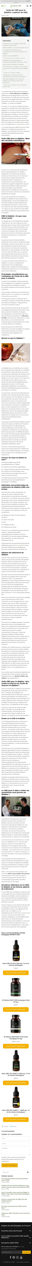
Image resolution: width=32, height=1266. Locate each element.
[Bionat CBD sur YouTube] (21, 1258)
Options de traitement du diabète (13, 64)
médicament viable (22, 124)
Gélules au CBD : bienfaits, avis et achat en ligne (15, 1214)
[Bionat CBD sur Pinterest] (13, 1258)
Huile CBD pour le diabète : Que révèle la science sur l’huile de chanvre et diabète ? (15, 68)
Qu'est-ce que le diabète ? (11, 55)
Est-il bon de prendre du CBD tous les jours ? (14, 1207)
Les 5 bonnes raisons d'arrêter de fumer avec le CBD (14, 1179)
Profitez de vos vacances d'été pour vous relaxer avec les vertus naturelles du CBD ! (15, 1186)
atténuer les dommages (20, 545)
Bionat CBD (11, 1262)
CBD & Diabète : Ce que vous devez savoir (16, 47)
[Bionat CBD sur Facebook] (10, 1258)
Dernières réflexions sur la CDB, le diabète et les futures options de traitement (13, 80)
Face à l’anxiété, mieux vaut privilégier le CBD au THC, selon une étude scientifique (15, 1193)
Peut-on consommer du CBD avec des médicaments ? (14, 1200)
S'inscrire (26, 1252)
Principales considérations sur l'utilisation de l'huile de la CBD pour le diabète (15, 51)
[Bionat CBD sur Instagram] (17, 1258)
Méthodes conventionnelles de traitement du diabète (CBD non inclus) (15, 61)
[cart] (30, 5)
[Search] (27, 5)
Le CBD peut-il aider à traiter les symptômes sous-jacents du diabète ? (14, 75)
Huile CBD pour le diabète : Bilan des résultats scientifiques (14, 44)
